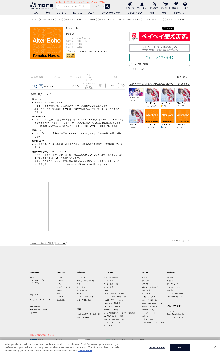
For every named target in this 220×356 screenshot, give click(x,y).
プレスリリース (172, 284)
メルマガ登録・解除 (84, 300)
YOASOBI (91, 19)
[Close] (214, 347)
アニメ (91, 13)
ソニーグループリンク (175, 317)
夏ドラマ (170, 19)
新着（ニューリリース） (86, 281)
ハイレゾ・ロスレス (149, 300)
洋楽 (152, 13)
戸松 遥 (70, 34)
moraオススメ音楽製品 (112, 303)
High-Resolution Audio (38, 309)
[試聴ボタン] (36, 86)
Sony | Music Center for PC (40, 300)
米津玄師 (69, 19)
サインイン (130, 8)
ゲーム (137, 19)
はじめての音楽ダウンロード (114, 293)
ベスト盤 (117, 19)
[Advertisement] (77, 206)
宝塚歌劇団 (61, 300)
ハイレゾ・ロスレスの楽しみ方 (115, 297)
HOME (34, 243)
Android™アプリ (148, 310)
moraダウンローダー (149, 306)
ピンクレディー (47, 19)
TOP (35, 13)
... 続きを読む (181, 77)
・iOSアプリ (34, 283)
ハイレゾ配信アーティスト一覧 (88, 314)
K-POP (127, 19)
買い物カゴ (165, 8)
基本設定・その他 (148, 297)
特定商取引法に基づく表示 (113, 316)
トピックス (81, 287)
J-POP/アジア (135, 13)
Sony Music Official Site (176, 314)
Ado (60, 19)
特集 (164, 13)
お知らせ (145, 281)
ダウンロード (147, 293)
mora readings (35, 286)
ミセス (80, 19)
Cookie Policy (85, 350)
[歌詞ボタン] (41, 86)
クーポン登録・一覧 (111, 284)
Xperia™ (33, 313)
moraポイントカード (111, 310)
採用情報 (170, 290)
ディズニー (104, 19)
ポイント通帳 (108, 287)
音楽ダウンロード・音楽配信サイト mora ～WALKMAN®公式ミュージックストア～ (42, 5)
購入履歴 (154, 8)
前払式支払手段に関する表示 (114, 319)
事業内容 (170, 281)
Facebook (80, 293)
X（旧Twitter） (82, 290)
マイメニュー (142, 8)
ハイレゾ (62, 13)
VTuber (147, 19)
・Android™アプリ (37, 280)
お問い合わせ (147, 316)
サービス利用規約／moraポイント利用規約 (119, 313)
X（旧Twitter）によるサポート (153, 322)
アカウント (146, 284)
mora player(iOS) (148, 313)
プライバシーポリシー (175, 293)
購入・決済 (146, 290)
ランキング (179, 13)
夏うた (181, 19)
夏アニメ (159, 19)
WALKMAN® (35, 306)
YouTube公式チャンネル (86, 297)
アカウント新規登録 (111, 277)
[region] (110, 348)
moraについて (109, 290)
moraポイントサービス (112, 306)
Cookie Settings (109, 326)
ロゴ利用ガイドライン (112, 322)
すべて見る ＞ (184, 84)
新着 (48, 13)
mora (32, 277)
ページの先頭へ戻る (182, 241)
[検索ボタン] (107, 6)
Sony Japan (171, 311)
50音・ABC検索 (83, 317)
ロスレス (77, 13)
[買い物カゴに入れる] (123, 85)
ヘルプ (185, 8)
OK (179, 347)
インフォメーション (174, 287)
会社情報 (170, 277)
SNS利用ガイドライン (175, 297)
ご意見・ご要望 (147, 319)
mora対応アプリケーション (113, 300)
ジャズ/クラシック (110, 13)
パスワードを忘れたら (150, 287)
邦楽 (42, 243)
